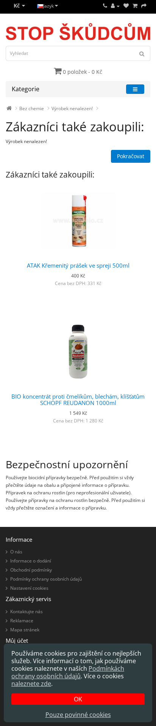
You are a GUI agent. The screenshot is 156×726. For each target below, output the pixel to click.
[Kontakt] (105, 6)
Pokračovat (130, 156)
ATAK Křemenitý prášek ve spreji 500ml (78, 265)
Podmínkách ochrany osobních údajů (67, 672)
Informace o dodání (30, 561)
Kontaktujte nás (26, 611)
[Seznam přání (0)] (126, 6)
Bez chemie (31, 108)
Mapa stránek (24, 629)
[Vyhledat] (142, 53)
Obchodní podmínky (31, 570)
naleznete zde (31, 683)
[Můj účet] (115, 6)
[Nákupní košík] (135, 6)
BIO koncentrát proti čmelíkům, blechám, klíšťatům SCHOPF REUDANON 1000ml (78, 400)
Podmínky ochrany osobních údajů (46, 579)
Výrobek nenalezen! (72, 108)
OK (78, 699)
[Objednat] (144, 6)
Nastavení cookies (29, 588)
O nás (16, 551)
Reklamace (21, 620)
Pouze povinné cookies (78, 714)
